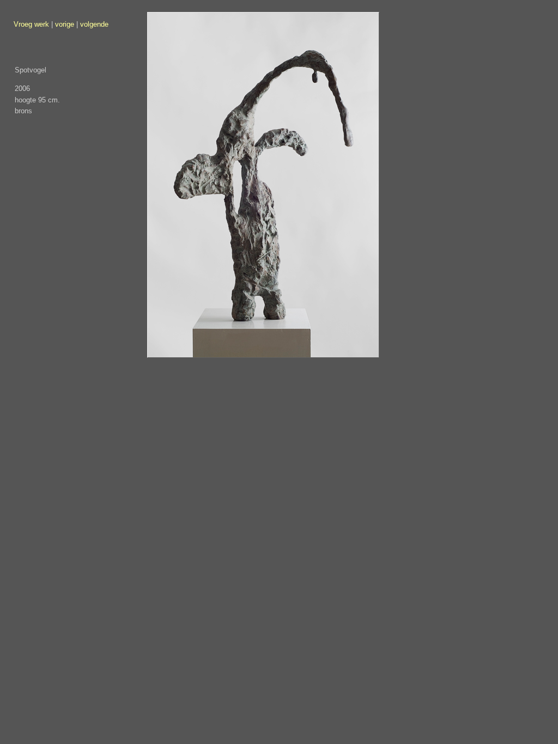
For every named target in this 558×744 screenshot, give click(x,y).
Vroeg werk (31, 24)
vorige (64, 24)
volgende (94, 24)
